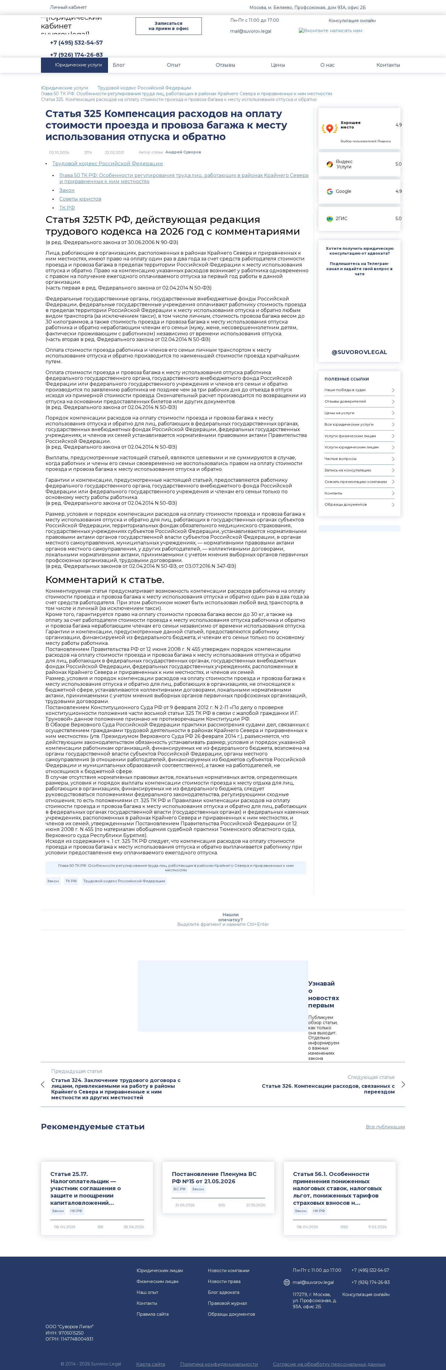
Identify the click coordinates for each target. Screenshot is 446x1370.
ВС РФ (180, 1189)
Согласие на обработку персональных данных (329, 1364)
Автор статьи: (170, 152)
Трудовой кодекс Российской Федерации (107, 163)
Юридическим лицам (160, 1270)
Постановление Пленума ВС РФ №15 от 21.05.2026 (214, 1178)
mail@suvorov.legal (250, 31)
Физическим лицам (157, 1281)
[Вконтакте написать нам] (330, 30)
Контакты (147, 1303)
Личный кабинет (68, 7)
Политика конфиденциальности (219, 1364)
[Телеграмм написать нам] (386, 30)
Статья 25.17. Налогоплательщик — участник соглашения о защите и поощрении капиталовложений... (85, 1189)
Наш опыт (147, 1292)
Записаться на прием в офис (169, 26)
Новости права (224, 1281)
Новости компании (228, 1270)
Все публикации (385, 1127)
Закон (67, 190)
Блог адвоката (223, 1292)
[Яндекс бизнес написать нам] (400, 30)
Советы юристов (80, 199)
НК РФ (76, 1210)
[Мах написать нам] (372, 30)
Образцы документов (231, 1314)
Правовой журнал (227, 1303)
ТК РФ (67, 208)
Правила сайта (153, 1314)
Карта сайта (150, 1364)
